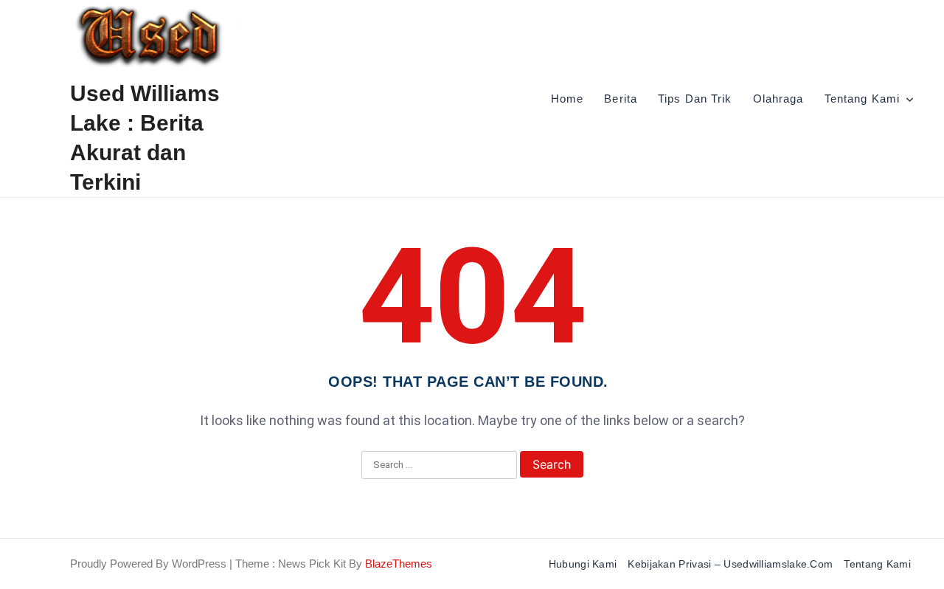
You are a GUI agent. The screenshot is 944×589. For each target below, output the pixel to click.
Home (567, 98)
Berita (620, 98)
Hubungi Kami (583, 564)
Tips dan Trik (695, 98)
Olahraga (778, 98)
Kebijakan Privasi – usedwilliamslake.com (730, 564)
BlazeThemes (398, 563)
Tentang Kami (862, 98)
